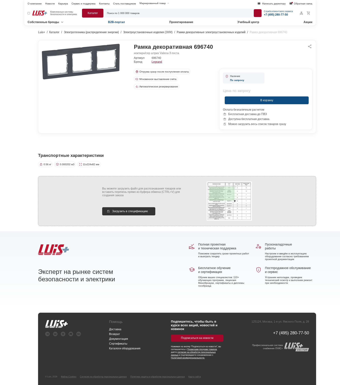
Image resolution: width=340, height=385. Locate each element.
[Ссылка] (63, 324)
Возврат (114, 334)
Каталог (54, 32)
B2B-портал (116, 22)
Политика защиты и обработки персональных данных (157, 376)
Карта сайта (194, 376)
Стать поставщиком (124, 3)
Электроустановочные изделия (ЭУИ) (147, 32)
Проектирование (181, 22)
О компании (35, 3)
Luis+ (41, 32)
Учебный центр (248, 22)
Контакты (104, 3)
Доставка (115, 329)
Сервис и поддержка (83, 3)
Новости (50, 3)
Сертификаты (118, 343)
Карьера (63, 3)
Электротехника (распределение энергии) (91, 32)
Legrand (157, 61)
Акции (308, 22)
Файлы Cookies (68, 376)
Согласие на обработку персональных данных (103, 376)
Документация (118, 338)
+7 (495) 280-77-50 (291, 333)
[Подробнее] (258, 13)
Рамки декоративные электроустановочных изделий (211, 32)
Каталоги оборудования (124, 348)
